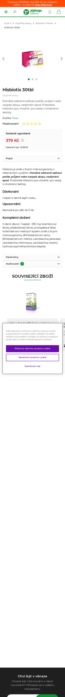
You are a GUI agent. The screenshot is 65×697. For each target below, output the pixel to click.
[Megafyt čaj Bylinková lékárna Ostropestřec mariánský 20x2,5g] (32, 301)
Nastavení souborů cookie (32, 357)
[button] (3, 58)
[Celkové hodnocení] (31, 123)
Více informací (43, 4)
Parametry (12, 257)
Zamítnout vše (32, 366)
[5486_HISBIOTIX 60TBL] (33, 57)
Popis (9, 158)
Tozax (15, 118)
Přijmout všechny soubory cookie (32, 348)
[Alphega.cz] (32, 12)
